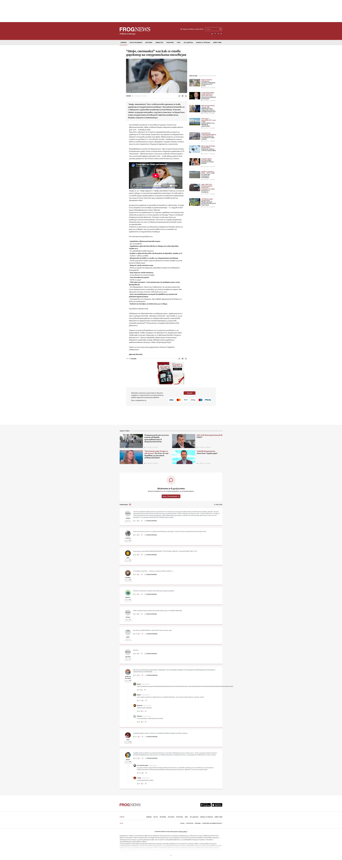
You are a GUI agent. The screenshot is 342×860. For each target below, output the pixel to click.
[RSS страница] (221, 33)
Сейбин (128, 518)
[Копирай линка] (179, 96)
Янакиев (139, 705)
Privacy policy (183, 831)
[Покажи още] (171, 855)
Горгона (127, 538)
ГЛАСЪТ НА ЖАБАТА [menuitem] (136, 42)
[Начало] (212, 33)
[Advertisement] (171, 11)
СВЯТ (186, 817)
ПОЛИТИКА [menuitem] (170, 42)
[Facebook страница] (215, 33)
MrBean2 (139, 716)
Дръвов (127, 657)
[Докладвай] (142, 521)
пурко (128, 637)
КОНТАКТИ (189, 823)
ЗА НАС (182, 823)
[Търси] (220, 29)
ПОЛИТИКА (179, 817)
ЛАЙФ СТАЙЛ (218, 817)
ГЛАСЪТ (155, 817)
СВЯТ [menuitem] (178, 42)
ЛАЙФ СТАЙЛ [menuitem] (217, 42)
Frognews (133, 359)
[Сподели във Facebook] (182, 96)
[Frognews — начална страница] (130, 804)
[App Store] (217, 805)
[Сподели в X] (186, 96)
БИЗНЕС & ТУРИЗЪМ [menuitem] (203, 42)
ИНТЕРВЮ (163, 817)
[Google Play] (205, 805)
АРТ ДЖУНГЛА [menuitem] (188, 42)
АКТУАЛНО (171, 817)
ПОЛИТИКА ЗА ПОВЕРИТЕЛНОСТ (212, 823)
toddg (139, 778)
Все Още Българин (142, 765)
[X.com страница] (218, 33)
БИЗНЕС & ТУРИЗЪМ (206, 817)
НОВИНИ (128, 96)
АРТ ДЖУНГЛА (194, 817)
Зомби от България (128, 677)
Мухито (127, 597)
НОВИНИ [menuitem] (123, 42)
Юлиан (128, 617)
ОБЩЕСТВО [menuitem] (159, 42)
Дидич (139, 684)
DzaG (127, 740)
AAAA (127, 558)
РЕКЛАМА (198, 823)
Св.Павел (128, 578)
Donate (189, 393)
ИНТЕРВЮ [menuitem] (148, 42)
